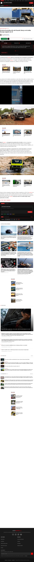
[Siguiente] (32, 50)
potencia (30, 192)
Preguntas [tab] (16, 43)
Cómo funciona (16, 54)
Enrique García (6, 34)
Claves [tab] (5, 43)
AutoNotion (2, 541)
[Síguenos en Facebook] (12, 219)
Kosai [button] (12, 60)
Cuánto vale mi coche (4, 545)
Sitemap (2, 547)
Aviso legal (18, 543)
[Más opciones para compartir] (11, 39)
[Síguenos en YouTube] (19, 219)
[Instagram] (18, 534)
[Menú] (33, 5)
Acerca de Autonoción (20, 539)
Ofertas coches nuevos (4, 543)
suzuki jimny (8, 200)
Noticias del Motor (3, 28)
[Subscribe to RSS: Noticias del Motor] (7, 28)
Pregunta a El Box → (4, 52)
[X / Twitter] (16, 534)
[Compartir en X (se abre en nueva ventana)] (8, 39)
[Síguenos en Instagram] (17, 219)
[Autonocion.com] (5, 5)
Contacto (18, 541)
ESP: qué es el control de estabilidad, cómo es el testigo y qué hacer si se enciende (14, 345)
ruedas (11, 196)
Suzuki (9, 57)
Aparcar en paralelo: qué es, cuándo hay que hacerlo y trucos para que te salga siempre (15, 349)
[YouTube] (21, 534)
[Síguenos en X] (14, 219)
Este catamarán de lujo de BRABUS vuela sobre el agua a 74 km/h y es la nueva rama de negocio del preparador (8, 237)
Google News (8, 219)
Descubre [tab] (28, 43)
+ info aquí (25, 555)
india (2, 200)
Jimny (5, 200)
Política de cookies (20, 545)
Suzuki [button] (4, 142)
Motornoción (2, 539)
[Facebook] (13, 534)
